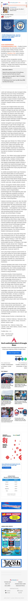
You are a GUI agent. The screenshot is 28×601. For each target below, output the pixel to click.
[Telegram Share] (22, 359)
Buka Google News (14, 352)
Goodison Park (11, 53)
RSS (21, 591)
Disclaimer (7, 584)
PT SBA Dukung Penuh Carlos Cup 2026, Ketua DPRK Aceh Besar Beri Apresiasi (6, 403)
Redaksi (20, 580)
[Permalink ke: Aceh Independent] (2, 17)
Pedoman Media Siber (20, 582)
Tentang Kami (7, 580)
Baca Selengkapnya (6, 39)
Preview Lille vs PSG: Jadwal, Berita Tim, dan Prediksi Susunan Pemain (20, 419)
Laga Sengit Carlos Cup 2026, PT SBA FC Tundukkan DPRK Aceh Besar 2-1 (21, 385)
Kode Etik (7, 582)
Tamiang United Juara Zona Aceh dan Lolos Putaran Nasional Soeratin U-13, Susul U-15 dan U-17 (7, 420)
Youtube (8, 591)
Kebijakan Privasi (20, 584)
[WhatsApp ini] (25, 359)
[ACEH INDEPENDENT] (14, 2)
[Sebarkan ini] (16, 359)
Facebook (8, 589)
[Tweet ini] (19, 359)
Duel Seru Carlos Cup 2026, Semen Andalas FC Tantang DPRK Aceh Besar (21, 402)
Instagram (21, 589)
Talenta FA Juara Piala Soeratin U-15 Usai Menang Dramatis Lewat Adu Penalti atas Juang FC (7, 386)
